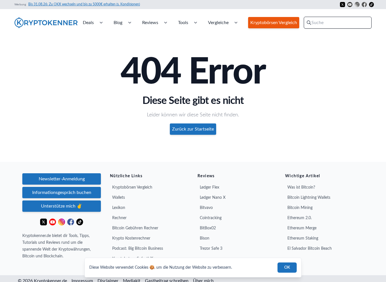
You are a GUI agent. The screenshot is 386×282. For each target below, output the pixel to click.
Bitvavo (206, 208)
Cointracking (211, 218)
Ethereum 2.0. (299, 218)
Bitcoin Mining (300, 208)
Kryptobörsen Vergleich (132, 187)
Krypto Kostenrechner (131, 238)
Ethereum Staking (302, 238)
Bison (204, 238)
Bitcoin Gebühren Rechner (135, 228)
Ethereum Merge (301, 228)
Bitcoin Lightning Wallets (308, 198)
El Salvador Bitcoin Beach (309, 249)
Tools (183, 22)
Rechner (119, 218)
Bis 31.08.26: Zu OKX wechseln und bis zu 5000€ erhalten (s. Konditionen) (84, 4)
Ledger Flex (209, 187)
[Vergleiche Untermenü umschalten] (236, 23)
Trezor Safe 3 (211, 249)
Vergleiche (218, 22)
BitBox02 (208, 228)
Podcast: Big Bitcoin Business (137, 249)
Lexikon (118, 208)
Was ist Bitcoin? (301, 187)
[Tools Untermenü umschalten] (195, 23)
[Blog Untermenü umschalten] (130, 23)
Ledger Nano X (212, 198)
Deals (88, 22)
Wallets (118, 198)
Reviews (150, 22)
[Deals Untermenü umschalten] (101, 23)
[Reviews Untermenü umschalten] (166, 23)
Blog (118, 22)
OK (287, 268)
